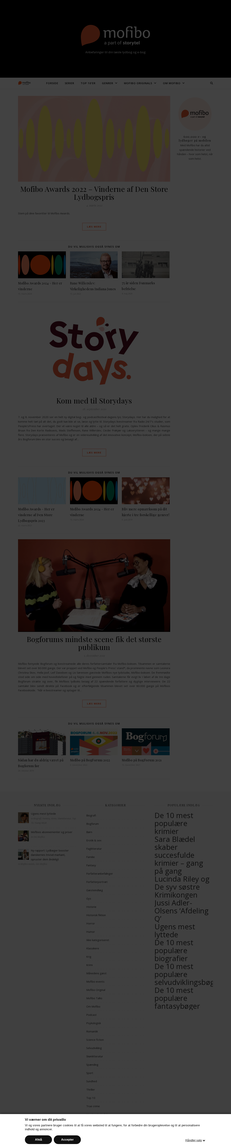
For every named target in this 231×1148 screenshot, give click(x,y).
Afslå (38, 1139)
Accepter (67, 1139)
